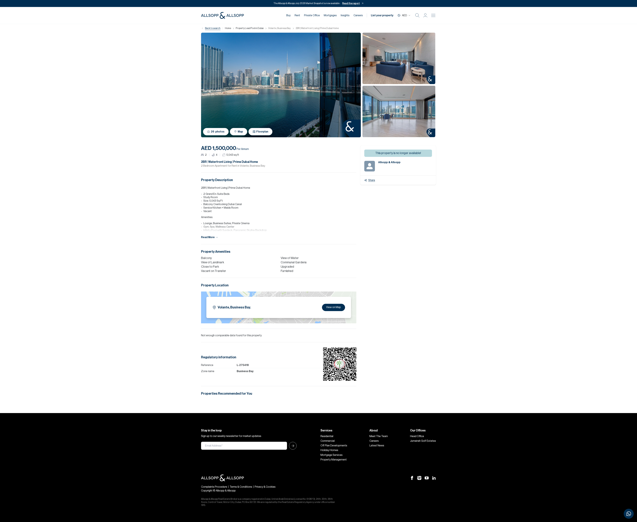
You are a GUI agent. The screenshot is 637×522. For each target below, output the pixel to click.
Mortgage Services (331, 455)
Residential (326, 436)
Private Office (312, 15)
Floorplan (262, 131)
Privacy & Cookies (265, 487)
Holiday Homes (329, 450)
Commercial (327, 441)
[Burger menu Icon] (433, 15)
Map (240, 131)
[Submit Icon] (292, 446)
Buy (288, 15)
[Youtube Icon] (427, 477)
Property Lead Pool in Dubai (250, 28)
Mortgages (330, 15)
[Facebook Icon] (412, 477)
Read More (208, 237)
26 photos (217, 131)
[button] (425, 15)
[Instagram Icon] (419, 477)
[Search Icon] (417, 15)
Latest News (376, 445)
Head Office (417, 436)
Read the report (351, 3)
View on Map (333, 307)
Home (228, 28)
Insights (345, 15)
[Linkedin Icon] (434, 477)
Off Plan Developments (333, 445)
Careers (358, 15)
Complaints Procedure (214, 487)
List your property (382, 15)
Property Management (333, 459)
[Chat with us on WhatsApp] (629, 514)
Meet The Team (378, 436)
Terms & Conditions (241, 487)
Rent (297, 15)
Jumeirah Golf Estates (423, 441)
